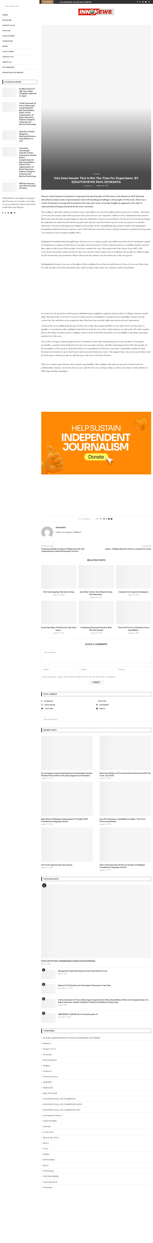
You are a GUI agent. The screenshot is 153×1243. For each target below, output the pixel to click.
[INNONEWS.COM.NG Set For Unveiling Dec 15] (48, 1018)
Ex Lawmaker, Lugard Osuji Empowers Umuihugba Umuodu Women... (91, 2)
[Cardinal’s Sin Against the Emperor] (133, 576)
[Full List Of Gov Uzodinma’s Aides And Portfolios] (96, 921)
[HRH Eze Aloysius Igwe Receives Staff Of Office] (9, 187)
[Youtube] (11, 213)
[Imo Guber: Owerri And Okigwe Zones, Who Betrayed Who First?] (96, 576)
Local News (8, 51)
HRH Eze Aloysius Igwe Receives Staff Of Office (27, 185)
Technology (48, 1171)
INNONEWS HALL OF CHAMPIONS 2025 (61, 1110)
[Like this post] (98, 519)
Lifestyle (47, 1126)
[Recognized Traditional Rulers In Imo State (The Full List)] (48, 974)
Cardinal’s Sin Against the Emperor (134, 592)
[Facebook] (2, 213)
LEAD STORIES (8, 36)
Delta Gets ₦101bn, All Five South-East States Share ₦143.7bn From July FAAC (125, 774)
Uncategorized (50, 1182)
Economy (47, 1054)
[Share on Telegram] (109, 519)
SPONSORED (49, 1159)
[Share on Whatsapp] (106, 519)
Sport (5, 46)
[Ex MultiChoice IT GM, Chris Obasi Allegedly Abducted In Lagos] (9, 92)
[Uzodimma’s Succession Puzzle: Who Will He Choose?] (96, 612)
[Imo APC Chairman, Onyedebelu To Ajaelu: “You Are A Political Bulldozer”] (125, 799)
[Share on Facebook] (100, 519)
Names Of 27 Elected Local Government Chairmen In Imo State (84, 985)
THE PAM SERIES (51, 1176)
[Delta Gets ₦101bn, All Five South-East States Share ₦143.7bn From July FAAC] (125, 753)
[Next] (58, 2)
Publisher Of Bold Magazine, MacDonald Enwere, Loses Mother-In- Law (27, 136)
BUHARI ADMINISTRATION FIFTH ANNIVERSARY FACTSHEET (71, 1038)
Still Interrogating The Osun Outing (58, 592)
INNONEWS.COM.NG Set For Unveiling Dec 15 (78, 1014)
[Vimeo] (14, 213)
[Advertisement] (61, 288)
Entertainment (50, 1060)
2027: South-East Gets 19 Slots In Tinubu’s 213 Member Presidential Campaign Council (122, 866)
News (45, 1148)
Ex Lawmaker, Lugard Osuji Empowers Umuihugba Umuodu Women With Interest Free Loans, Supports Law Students (66, 774)
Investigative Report (13, 72)
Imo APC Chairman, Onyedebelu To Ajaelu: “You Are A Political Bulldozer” (122, 820)
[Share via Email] (111, 519)
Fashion (46, 1065)
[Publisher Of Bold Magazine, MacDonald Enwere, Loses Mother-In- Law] (9, 135)
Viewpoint (7, 41)
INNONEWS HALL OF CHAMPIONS (59, 1099)
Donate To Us (8, 25)
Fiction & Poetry (50, 1076)
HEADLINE (6, 20)
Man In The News (51, 1137)
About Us (6, 62)
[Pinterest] (8, 213)
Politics (6, 30)
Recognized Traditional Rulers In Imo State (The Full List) (82, 971)
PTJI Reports (8, 67)
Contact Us (7, 57)
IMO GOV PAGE (50, 1093)
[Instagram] (5, 213)
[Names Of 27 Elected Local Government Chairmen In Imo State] (48, 989)
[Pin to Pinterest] (104, 519)
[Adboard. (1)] (96, 413)
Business (47, 1043)
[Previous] (55, 2)
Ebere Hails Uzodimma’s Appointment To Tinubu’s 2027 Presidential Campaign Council (64, 820)
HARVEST (47, 1082)
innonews (89, 186)
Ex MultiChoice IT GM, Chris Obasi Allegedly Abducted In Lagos (27, 92)
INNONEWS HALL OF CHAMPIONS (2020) (62, 1104)
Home (5, 15)
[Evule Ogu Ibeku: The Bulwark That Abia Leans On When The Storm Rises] (58, 612)
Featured (47, 1071)
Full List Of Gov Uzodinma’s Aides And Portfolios (68, 960)
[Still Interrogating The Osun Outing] (58, 576)
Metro (46, 1143)
